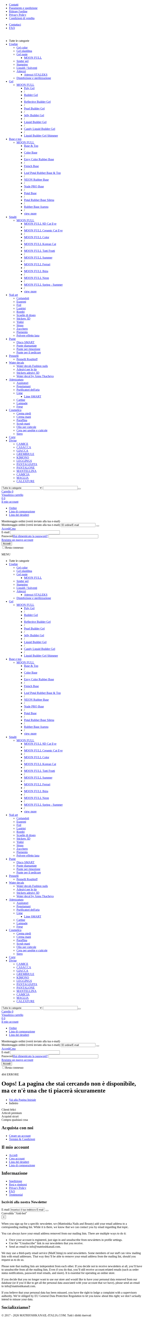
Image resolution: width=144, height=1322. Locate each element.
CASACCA (23, 447)
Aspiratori (22, 383)
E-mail (5, 532)
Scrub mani (23, 423)
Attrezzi (21, 71)
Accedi (6, 528)
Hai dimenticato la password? (30, 536)
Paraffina (21, 420)
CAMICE (22, 443)
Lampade (22, 403)
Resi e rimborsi (18, 1184)
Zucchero (22, 328)
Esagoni (21, 301)
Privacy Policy (17, 1187)
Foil (18, 305)
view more (30, 213)
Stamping (22, 64)
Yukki (20, 322)
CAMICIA (23, 474)
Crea (13, 528)
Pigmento (22, 332)
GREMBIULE (25, 454)
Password (7, 536)
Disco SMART (25, 342)
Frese (19, 406)
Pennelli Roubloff (27, 359)
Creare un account (20, 1135)
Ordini (13, 508)
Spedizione (15, 1181)
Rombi (20, 311)
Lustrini (21, 308)
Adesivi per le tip (26, 369)
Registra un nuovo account (17, 539)
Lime (19, 393)
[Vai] (97, 525)
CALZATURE (25, 481)
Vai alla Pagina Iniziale (22, 1099)
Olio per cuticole (26, 427)
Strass (19, 325)
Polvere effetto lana (27, 335)
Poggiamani (23, 386)
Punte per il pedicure (28, 352)
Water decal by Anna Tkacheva (35, 376)
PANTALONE (25, 467)
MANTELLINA (26, 471)
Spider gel (22, 61)
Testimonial (16, 1194)
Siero (19, 433)
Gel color (22, 47)
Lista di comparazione (22, 511)
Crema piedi (23, 413)
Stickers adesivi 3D (27, 372)
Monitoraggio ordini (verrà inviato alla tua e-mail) (31, 524)
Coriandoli (22, 298)
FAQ (12, 28)
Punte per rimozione (28, 349)
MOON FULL (25, 84)
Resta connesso (14, 547)
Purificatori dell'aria (28, 389)
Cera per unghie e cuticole (31, 430)
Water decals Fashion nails (32, 366)
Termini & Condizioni (22, 1139)
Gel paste (22, 54)
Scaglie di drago (26, 315)
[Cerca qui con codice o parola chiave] (79, 488)
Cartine (20, 399)
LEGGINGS (24, 460)
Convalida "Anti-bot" (14, 1213)
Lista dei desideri (19, 514)
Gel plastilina (24, 51)
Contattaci (15, 24)
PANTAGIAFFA (26, 464)
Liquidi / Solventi (26, 67)
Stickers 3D (23, 318)
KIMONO (22, 457)
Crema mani (23, 416)
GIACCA (22, 450)
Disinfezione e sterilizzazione (33, 78)
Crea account (17, 1158)
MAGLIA (22, 477)
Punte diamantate (26, 345)
